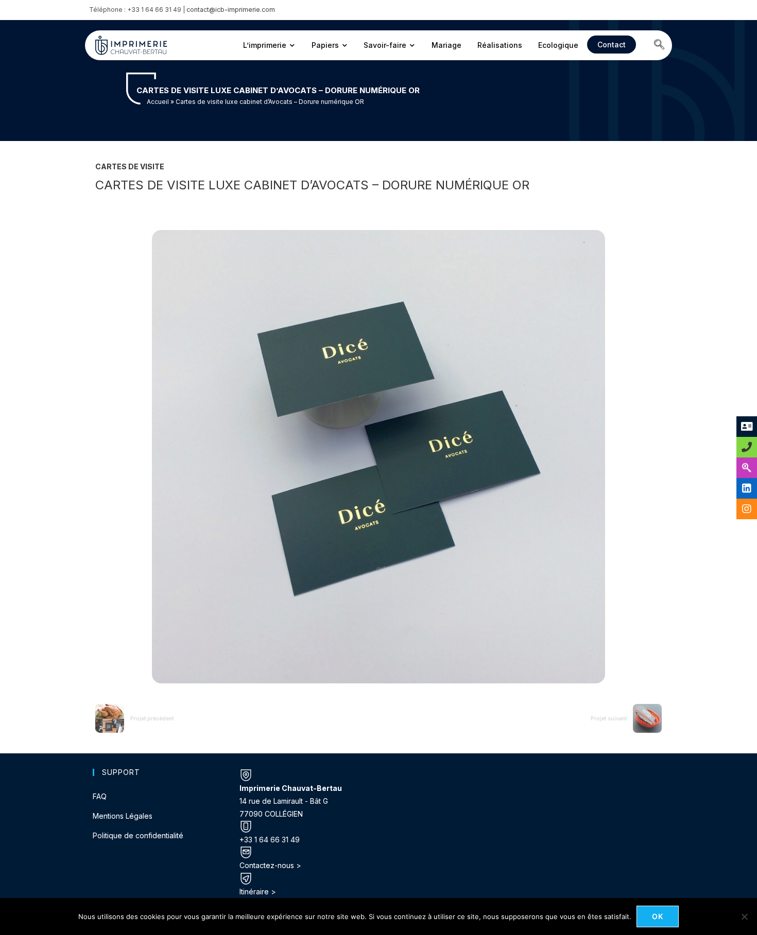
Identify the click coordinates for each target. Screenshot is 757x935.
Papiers (325, 45)
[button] (659, 45)
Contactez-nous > (270, 865)
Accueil (158, 101)
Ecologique (558, 45)
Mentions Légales (122, 815)
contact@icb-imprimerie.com (230, 9)
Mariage (446, 45)
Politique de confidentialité (138, 835)
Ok (658, 916)
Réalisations (499, 45)
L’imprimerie (264, 45)
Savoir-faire (385, 45)
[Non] (744, 916)
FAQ (100, 796)
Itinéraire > (257, 891)
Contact (611, 44)
